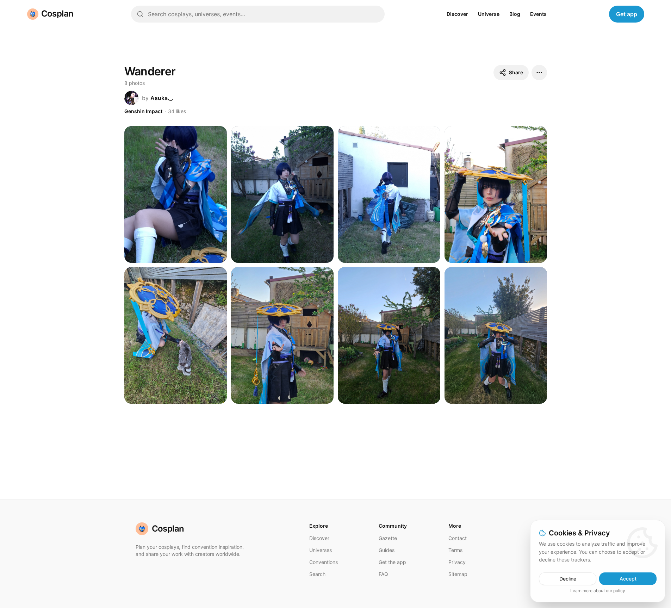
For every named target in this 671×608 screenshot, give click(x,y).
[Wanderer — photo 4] (496, 194)
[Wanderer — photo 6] (282, 335)
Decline (567, 579)
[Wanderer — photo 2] (282, 194)
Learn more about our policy (597, 590)
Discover (457, 14)
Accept (628, 579)
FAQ (383, 574)
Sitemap (457, 574)
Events (538, 14)
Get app (626, 14)
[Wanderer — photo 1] (175, 194)
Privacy (457, 562)
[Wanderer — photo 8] (496, 335)
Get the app (392, 562)
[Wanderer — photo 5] (175, 335)
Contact (457, 538)
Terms (455, 550)
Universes (320, 550)
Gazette (388, 538)
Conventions (323, 562)
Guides (386, 550)
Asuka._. (162, 97)
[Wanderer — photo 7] (389, 335)
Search (317, 574)
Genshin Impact (143, 111)
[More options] (539, 72)
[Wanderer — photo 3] (389, 194)
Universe (488, 14)
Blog (514, 14)
